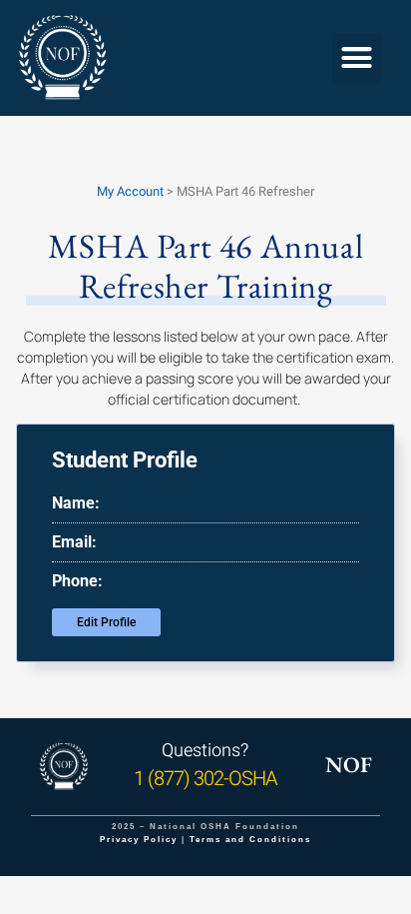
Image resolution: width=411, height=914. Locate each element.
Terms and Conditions (250, 839)
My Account (130, 191)
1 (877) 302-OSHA (205, 778)
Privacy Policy (139, 839)
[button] (357, 58)
